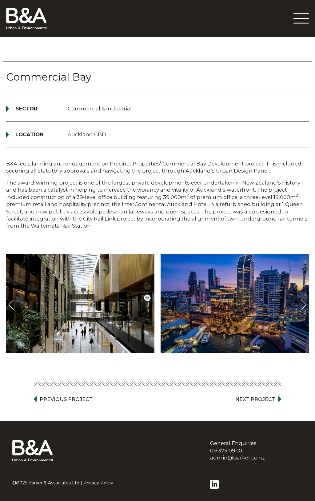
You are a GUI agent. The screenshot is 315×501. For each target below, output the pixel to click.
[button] (11, 305)
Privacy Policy (98, 483)
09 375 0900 (226, 450)
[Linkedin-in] (214, 484)
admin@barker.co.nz (237, 458)
